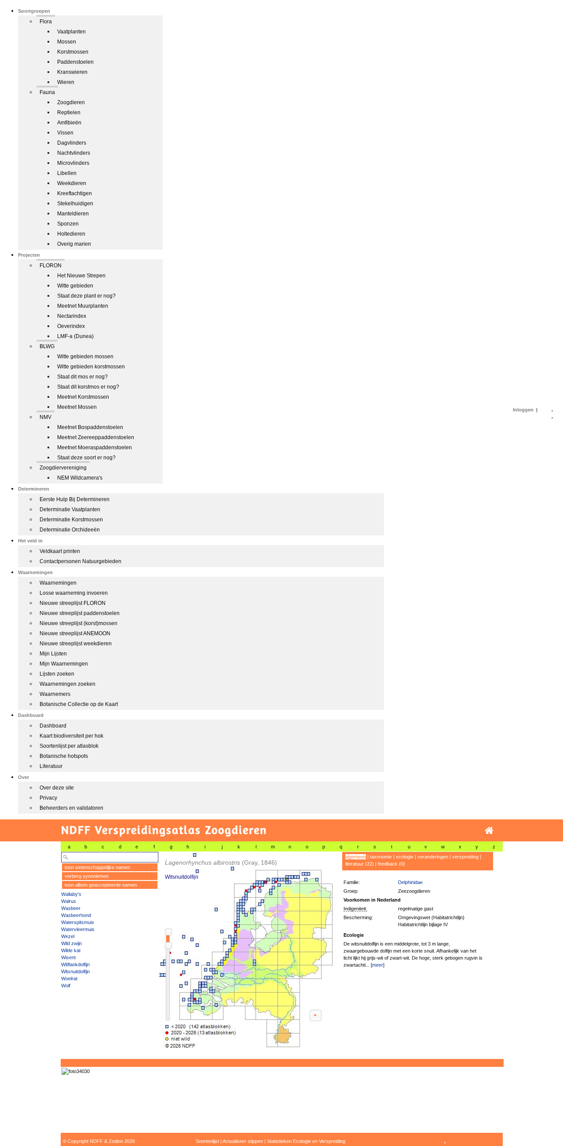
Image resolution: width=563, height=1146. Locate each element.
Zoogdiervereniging (63, 468)
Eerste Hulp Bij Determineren (75, 499)
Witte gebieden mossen (85, 356)
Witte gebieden (75, 286)
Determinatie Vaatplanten (70, 509)
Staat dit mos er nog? (82, 377)
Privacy (48, 798)
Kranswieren (72, 72)
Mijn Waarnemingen (64, 664)
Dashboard (53, 726)
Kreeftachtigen (74, 193)
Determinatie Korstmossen (71, 520)
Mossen (66, 42)
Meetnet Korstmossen (83, 397)
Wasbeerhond (76, 915)
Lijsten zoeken (57, 674)
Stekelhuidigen (75, 203)
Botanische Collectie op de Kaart (79, 704)
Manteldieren (73, 214)
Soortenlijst (207, 1141)
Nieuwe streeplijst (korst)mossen (78, 623)
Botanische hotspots (64, 756)
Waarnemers (55, 694)
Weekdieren (71, 183)
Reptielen (68, 112)
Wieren (65, 82)
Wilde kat (70, 950)
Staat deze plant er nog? (86, 296)
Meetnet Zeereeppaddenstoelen (95, 437)
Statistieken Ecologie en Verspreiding (306, 1141)
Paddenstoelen (75, 62)
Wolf (65, 985)
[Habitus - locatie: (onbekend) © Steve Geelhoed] (76, 1071)
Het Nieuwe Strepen (81, 276)
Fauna (47, 92)
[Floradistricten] (247, 950)
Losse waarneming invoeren (74, 593)
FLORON (51, 265)
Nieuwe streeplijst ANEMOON (75, 633)
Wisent (68, 957)
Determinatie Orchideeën (70, 530)
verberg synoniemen (87, 876)
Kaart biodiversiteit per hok (71, 736)
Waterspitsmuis (77, 922)
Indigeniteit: (355, 908)
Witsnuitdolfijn (75, 971)
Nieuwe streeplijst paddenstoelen (80, 613)
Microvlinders (73, 163)
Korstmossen (72, 52)
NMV (45, 417)
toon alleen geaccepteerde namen (101, 885)
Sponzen (68, 224)
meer (377, 965)
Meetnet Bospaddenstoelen (90, 427)
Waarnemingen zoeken (67, 684)
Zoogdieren (71, 102)
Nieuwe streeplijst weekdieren (76, 643)
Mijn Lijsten (53, 654)
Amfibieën (69, 123)
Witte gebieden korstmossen (91, 367)
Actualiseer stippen (243, 1141)
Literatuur (51, 766)
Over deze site (57, 788)
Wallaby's (71, 894)
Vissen (65, 133)
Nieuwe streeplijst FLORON (73, 603)
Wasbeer (70, 908)
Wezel (67, 936)
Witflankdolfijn (75, 964)
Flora (46, 21)
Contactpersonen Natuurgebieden (80, 561)
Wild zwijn (71, 943)
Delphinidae (410, 882)
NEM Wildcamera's (79, 478)
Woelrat (69, 978)
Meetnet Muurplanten (82, 306)
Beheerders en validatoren (71, 808)
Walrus (68, 901)
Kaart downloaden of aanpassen (315, 1015)
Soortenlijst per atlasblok (69, 746)
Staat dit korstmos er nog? (88, 387)
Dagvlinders (71, 143)
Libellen (67, 173)
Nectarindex (71, 316)
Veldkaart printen (60, 551)
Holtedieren (71, 234)
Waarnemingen (58, 583)
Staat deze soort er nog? (86, 458)
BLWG (47, 346)
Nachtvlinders (73, 153)
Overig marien (74, 244)
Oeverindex (71, 326)
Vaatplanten (71, 32)
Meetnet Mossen (77, 407)
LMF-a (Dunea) (75, 336)
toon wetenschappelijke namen (97, 867)
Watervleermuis (78, 929)
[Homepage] (489, 830)
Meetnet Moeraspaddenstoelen (94, 447)
